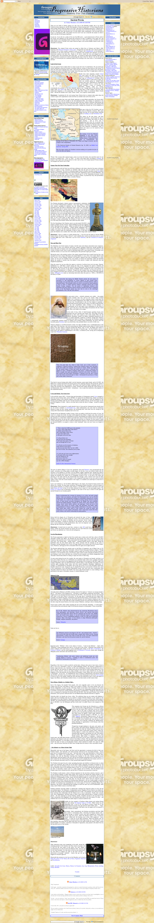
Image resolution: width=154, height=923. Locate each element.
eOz (107, 35)
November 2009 (38, 205)
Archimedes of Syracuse (84, 650)
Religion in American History (41, 105)
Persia (96, 866)
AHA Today (37, 81)
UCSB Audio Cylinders (40, 153)
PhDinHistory (109, 43)
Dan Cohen (37, 89)
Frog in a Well (38, 91)
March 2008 (37, 232)
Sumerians (83, 237)
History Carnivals (39, 120)
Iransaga (99, 158)
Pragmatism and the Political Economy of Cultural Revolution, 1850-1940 (112, 69)
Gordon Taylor (109, 47)
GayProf (37, 92)
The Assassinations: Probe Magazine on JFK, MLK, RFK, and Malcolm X (112, 85)
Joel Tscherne (109, 48)
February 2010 (38, 201)
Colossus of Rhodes (56, 650)
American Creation (39, 82)
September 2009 (38, 208)
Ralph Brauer (109, 30)
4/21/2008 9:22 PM (83, 882)
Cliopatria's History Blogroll (41, 160)
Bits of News (71, 858)
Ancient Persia (77, 20)
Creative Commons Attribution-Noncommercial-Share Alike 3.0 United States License (41, 189)
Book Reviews (38, 119)
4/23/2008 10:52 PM (83, 903)
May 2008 (37, 229)
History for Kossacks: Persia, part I (67, 49)
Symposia (37, 123)
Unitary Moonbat (55, 867)
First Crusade (99, 675)
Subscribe (37, 25)
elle (107, 32)
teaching (101, 866)
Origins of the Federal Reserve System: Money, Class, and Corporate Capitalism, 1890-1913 (111, 65)
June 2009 (37, 212)
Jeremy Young (109, 25)
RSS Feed (37, 27)
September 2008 (38, 224)
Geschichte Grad (39, 94)
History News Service (40, 135)
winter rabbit (109, 51)
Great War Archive (39, 146)
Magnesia (78, 716)
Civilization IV (90, 78)
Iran (83, 866)
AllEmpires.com (59, 273)
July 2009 (37, 211)
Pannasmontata (43, 72)
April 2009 (37, 215)
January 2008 (37, 235)
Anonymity (37, 20)
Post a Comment (75, 915)
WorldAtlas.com (98, 113)
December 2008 (38, 220)
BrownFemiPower (39, 84)
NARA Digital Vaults (39, 150)
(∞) (114, 25)
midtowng (108, 41)
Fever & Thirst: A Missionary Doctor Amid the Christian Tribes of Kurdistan (112, 95)
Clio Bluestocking (110, 31)
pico (107, 45)
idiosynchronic (109, 37)
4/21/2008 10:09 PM (81, 892)
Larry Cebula (38, 85)
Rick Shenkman (38, 106)
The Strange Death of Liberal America (110, 60)
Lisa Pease (108, 42)
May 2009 (37, 213)
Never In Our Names (61, 858)
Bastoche (108, 29)
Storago (37, 74)
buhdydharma (89, 51)
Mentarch (108, 40)
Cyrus (95, 396)
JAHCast (37, 139)
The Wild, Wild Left (39, 108)
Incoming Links (38, 174)
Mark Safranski (109, 46)
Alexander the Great (60, 866)
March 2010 (37, 200)
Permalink (77, 871)
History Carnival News (40, 133)
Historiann (37, 102)
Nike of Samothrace (96, 648)
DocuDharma (56, 860)
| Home (81, 915)
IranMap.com (87, 113)
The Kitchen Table (39, 99)
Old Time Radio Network (41, 151)
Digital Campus (38, 132)
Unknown (72, 892)
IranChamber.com (70, 408)
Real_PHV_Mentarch (73, 903)
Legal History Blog (39, 100)
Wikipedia (63, 622)
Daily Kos (53, 858)
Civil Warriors (38, 86)
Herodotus (61, 322)
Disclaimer (37, 22)
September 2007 (38, 240)
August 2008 (37, 225)
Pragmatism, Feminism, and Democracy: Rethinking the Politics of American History (112, 73)
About (36, 19)
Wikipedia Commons (62, 332)
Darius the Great (58, 488)
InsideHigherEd (38, 138)
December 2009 (38, 204)
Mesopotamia (91, 866)
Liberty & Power (38, 101)
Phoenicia (86, 469)
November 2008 (38, 221)
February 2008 (38, 233)
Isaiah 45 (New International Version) (65, 463)
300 (84, 527)
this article (61, 89)
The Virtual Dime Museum (41, 107)
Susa (98, 171)
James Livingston (110, 39)
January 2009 (37, 219)
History (67, 866)
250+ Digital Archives (40, 143)
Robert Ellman (109, 34)
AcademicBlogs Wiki (40, 159)
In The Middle (38, 96)
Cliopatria (37, 87)
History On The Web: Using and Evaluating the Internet (112, 81)
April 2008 (37, 231)
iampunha (108, 36)
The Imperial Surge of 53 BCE (82, 803)
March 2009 (37, 216)
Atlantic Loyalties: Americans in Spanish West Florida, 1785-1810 (112, 78)
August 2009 (37, 209)
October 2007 (37, 239)
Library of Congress (56, 489)
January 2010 (37, 203)
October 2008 (37, 223)
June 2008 (37, 228)
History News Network (40, 134)
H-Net (36, 137)
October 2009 (37, 207)
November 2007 (38, 237)
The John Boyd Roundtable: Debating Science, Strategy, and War (112, 90)
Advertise (37, 24)
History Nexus (38, 161)
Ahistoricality (109, 27)
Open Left (37, 103)
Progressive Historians (80, 858)
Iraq (86, 866)
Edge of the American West (41, 90)
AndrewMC (108, 26)
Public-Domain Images (40, 122)
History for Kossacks (75, 866)
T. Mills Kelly (38, 97)
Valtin (107, 50)
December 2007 (38, 236)
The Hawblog (38, 95)
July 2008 (37, 227)
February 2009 (38, 217)
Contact (36, 23)
